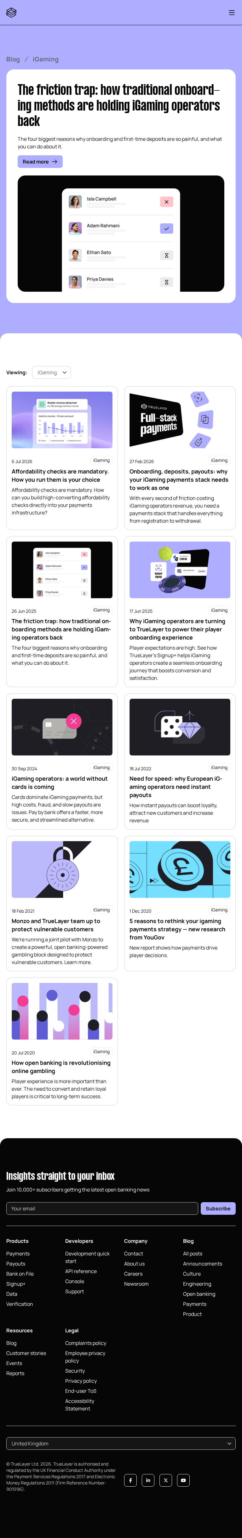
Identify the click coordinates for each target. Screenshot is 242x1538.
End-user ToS (80, 1390)
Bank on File (20, 1273)
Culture (192, 1273)
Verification (19, 1303)
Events (14, 1363)
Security (75, 1370)
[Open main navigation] (232, 12)
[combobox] (51, 372)
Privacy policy (81, 1380)
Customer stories (26, 1353)
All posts (192, 1253)
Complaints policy (85, 1343)
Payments (18, 1253)
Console (74, 1281)
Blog (13, 59)
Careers (133, 1273)
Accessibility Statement (79, 1404)
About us (134, 1263)
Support (74, 1291)
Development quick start (87, 1257)
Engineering (197, 1283)
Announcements (202, 1263)
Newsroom (136, 1283)
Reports (15, 1373)
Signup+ (16, 1283)
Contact (133, 1253)
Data (11, 1293)
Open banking (199, 1293)
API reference (81, 1271)
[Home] (12, 13)
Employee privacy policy (85, 1357)
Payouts (15, 1263)
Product (192, 1314)
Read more (36, 161)
